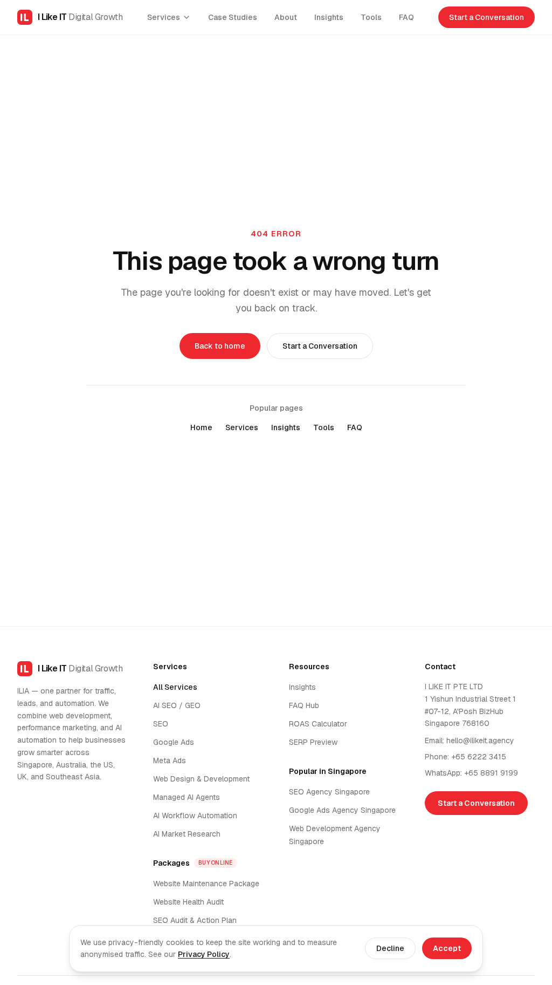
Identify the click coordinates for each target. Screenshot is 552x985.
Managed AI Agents (186, 797)
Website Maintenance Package (206, 883)
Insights (328, 17)
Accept (447, 948)
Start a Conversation (486, 17)
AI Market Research (186, 834)
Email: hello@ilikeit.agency (469, 740)
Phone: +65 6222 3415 (465, 757)
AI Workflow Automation (195, 815)
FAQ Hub (304, 705)
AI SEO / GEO (177, 705)
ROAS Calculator (318, 724)
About (285, 17)
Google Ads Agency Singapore (342, 810)
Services (163, 17)
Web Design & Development (201, 779)
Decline (390, 948)
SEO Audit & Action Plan (195, 920)
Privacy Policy (204, 954)
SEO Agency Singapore (329, 792)
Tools (371, 17)
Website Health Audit (188, 902)
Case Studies (232, 17)
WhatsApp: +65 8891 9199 (471, 773)
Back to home (220, 346)
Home (201, 427)
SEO (160, 724)
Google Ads (173, 742)
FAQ (406, 17)
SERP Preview (313, 742)
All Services (175, 687)
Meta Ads (169, 760)
